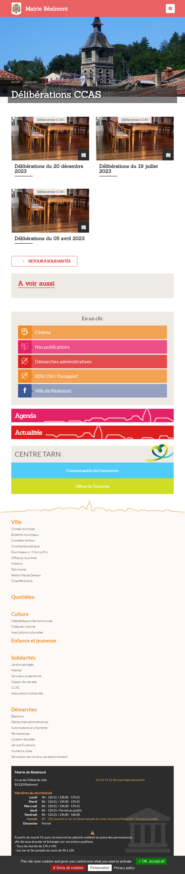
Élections (17, 716)
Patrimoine (18, 569)
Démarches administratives (29, 722)
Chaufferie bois (21, 581)
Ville (16, 522)
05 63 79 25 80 (106, 780)
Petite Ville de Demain (26, 575)
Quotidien (23, 597)
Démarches (24, 709)
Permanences (20, 733)
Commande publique (25, 546)
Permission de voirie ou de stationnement (39, 757)
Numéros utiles (21, 751)
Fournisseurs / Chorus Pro (29, 552)
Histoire (16, 563)
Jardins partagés (22, 664)
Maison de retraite (24, 682)
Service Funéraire (23, 745)
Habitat (16, 670)
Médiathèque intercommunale (31, 621)
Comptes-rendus (22, 540)
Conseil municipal (23, 529)
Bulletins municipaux (25, 535)
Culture (20, 614)
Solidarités (23, 658)
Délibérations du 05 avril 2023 (50, 219)
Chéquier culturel (23, 626)
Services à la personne (26, 676)
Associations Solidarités (27, 693)
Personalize (99, 868)
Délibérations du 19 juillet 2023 (135, 149)
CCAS (15, 687)
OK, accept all (152, 861)
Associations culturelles (27, 632)
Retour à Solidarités (49, 260)
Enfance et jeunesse (33, 641)
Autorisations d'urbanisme (29, 728)
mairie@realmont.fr (131, 780)
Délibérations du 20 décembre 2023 (50, 149)
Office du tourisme (24, 558)
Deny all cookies (69, 868)
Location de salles (23, 739)
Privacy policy (124, 868)
